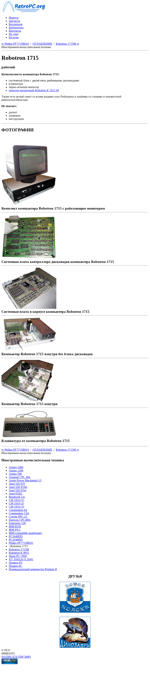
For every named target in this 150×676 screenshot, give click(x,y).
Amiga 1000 (16, 467)
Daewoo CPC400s (20, 519)
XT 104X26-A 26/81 (21, 559)
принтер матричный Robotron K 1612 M (34, 90)
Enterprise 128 (17, 523)
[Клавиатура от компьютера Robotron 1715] (28, 437)
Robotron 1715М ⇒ (67, 43)
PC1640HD (16, 539)
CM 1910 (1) (16, 500)
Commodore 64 (18, 510)
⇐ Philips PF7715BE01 (15, 43)
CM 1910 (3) (16, 506)
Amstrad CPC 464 (19, 477)
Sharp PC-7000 (18, 556)
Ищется (13, 17)
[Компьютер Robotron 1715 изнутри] (28, 400)
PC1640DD (16, 536)
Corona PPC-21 (18, 516)
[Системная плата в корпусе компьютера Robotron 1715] (28, 307)
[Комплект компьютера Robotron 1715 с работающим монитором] (28, 204)
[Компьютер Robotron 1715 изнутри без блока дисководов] (28, 350)
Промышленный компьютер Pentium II (33, 569)
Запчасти (14, 20)
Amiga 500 (15, 473)
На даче (13, 34)
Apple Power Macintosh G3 (25, 480)
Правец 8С (15, 565)
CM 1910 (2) (16, 503)
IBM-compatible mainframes (25, 533)
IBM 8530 (15, 526)
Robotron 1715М (19, 549)
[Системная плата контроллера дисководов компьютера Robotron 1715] (28, 258)
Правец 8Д (15, 562)
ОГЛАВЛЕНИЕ (42, 43)
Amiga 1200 (16, 470)
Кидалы (14, 37)
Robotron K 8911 (19, 552)
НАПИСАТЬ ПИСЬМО (16, 656)
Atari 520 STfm (18, 487)
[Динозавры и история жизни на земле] (75, 646)
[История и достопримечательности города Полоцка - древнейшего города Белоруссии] (75, 611)
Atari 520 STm (17, 490)
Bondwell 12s (17, 496)
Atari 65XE (15, 493)
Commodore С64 (19, 513)
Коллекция (15, 24)
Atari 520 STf (17, 483)
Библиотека (16, 27)
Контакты (15, 30)
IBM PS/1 (14, 529)
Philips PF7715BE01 (21, 542)
